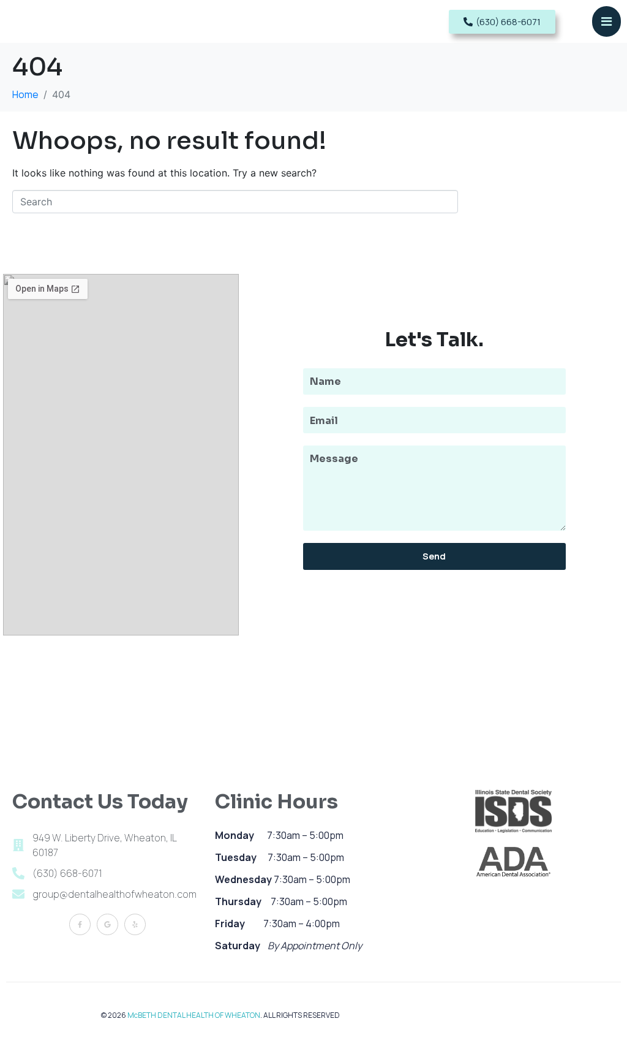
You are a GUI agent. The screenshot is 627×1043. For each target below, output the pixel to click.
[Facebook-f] (80, 924)
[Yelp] (135, 924)
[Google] (107, 924)
